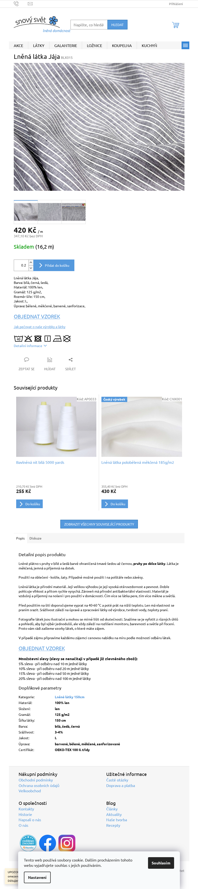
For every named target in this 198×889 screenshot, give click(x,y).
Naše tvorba (116, 819)
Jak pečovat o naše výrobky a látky (39, 326)
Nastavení (37, 877)
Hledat (117, 24)
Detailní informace (28, 345)
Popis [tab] (20, 538)
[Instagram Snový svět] (66, 843)
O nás (23, 825)
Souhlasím (161, 862)
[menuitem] (18, 45)
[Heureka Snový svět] (28, 843)
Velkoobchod (30, 790)
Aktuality (114, 814)
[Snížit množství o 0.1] (30, 268)
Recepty (113, 825)
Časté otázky (117, 779)
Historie (25, 814)
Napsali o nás (30, 819)
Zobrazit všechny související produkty (99, 524)
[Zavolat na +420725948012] (21, 3)
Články (112, 808)
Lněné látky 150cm (70, 697)
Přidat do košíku (57, 265)
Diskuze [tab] (35, 538)
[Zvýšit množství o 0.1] (30, 262)
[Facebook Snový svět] (47, 843)
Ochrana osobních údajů (39, 785)
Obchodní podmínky (36, 779)
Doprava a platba (120, 785)
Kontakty (26, 808)
